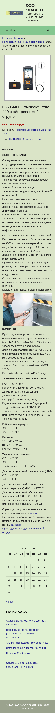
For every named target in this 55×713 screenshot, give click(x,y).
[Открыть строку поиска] (48, 30)
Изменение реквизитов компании (26, 647)
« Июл (10, 601)
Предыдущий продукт (15, 528)
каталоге (16, 524)
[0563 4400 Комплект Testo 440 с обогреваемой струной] (27, 99)
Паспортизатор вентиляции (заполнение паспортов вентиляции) (22, 633)
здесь (33, 513)
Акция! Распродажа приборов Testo (27, 642)
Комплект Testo (31, 139)
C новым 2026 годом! (18, 653)
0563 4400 (15, 139)
